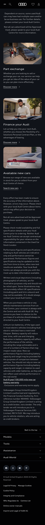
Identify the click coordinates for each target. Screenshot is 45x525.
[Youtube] (20, 468)
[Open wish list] (33, 4)
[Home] (22, 4)
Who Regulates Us (11, 501)
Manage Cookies (25, 486)
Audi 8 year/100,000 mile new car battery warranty (19, 381)
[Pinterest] (26, 468)
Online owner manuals (12, 506)
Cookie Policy (8, 491)
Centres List (25, 501)
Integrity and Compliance (13, 496)
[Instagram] (13, 468)
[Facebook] (6, 468)
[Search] (10, 4)
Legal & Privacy (9, 486)
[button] (22, 436)
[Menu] (5, 4)
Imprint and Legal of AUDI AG (15, 511)
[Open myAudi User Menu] (39, 4)
